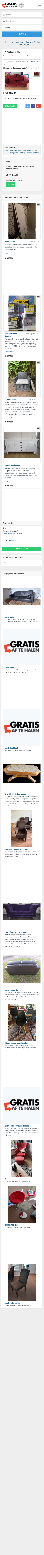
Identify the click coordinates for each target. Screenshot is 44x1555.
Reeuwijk (33, 62)
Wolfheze (8, 418)
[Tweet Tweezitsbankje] (27, 106)
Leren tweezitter (11, 990)
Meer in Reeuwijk (11, 150)
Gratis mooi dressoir (13, 465)
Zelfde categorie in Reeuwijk (15, 153)
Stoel (7, 1179)
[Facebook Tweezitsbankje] (33, 106)
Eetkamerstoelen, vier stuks (16, 849)
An (5, 528)
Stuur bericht (23, 549)
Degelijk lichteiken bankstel (16, 794)
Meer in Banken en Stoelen (28, 150)
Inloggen (11, 184)
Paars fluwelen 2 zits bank (16, 932)
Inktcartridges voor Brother (13, 335)
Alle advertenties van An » (12, 533)
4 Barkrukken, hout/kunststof (17, 1043)
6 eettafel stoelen (12, 1303)
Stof (4, 563)
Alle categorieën (33, 153)
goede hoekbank (11, 748)
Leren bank (9, 617)
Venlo (7, 254)
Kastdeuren (10, 241)
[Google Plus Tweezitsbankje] (38, 106)
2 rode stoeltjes (11, 1225)
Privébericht (11, 106)
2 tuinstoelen (10, 399)
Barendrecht (9, 352)
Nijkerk (7, 481)
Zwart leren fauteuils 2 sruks (17, 1126)
